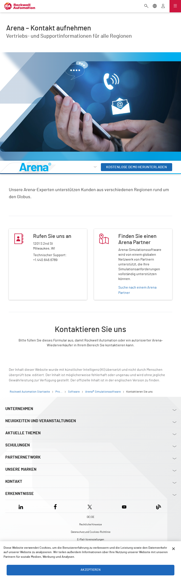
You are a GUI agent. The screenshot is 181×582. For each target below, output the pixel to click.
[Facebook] (55, 506)
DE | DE (90, 517)
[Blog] (158, 506)
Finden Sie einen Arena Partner (118, 231)
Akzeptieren (90, 569)
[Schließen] (173, 548)
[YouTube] (124, 506)
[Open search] (146, 6)
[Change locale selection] (155, 6)
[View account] (163, 6)
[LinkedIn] (22, 506)
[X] (89, 506)
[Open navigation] (175, 6)
